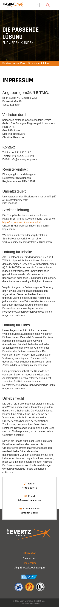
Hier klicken (43, 63)
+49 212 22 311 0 (29, 487)
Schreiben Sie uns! (29, 512)
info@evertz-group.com (29, 500)
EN (37, 5)
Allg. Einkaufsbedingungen (29, 567)
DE (42, 5)
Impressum (29, 563)
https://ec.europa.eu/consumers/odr (21, 222)
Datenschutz (29, 558)
